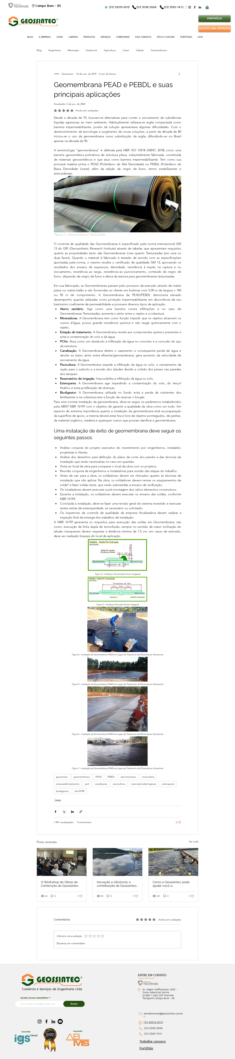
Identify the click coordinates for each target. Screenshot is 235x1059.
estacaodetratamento (67, 783)
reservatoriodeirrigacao (143, 783)
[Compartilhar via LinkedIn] (72, 811)
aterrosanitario (128, 776)
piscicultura (119, 783)
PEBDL (111, 776)
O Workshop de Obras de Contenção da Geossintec (60, 883)
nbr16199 (79, 791)
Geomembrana (159, 50)
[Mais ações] (179, 74)
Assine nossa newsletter (34, 998)
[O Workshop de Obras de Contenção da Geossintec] (62, 862)
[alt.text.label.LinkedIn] (200, 7)
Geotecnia (91, 50)
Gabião (140, 50)
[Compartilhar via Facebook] (55, 811)
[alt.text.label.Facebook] (194, 7)
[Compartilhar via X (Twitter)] (64, 811)
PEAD (98, 776)
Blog (39, 50)
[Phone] (134, 7)
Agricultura (110, 50)
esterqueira (168, 783)
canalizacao (101, 783)
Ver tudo (193, 841)
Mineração (73, 50)
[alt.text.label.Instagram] (189, 7)
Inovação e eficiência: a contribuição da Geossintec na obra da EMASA (117, 883)
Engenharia (55, 50)
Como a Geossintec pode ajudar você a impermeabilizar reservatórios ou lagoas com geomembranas (171, 883)
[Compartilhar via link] (80, 811)
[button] (207, 7)
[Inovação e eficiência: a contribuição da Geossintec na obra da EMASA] (117, 862)
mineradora (148, 776)
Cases (126, 50)
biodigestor (62, 791)
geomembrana (82, 776)
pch (87, 783)
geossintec (62, 776)
